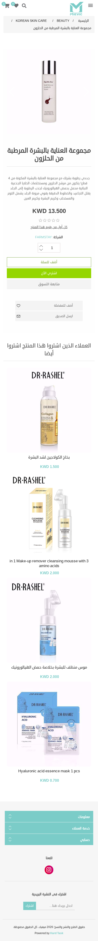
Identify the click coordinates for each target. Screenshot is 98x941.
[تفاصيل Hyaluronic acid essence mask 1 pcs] (49, 724)
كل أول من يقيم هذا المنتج (49, 227)
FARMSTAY (43, 237)
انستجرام (49, 869)
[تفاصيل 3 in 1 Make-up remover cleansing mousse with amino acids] (49, 514)
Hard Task (56, 933)
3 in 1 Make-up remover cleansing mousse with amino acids (49, 563)
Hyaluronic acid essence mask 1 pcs (49, 771)
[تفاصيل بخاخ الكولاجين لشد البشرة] (49, 410)
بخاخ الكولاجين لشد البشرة (49, 457)
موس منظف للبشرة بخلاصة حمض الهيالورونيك (49, 667)
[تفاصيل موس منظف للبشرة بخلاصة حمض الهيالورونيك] (49, 620)
